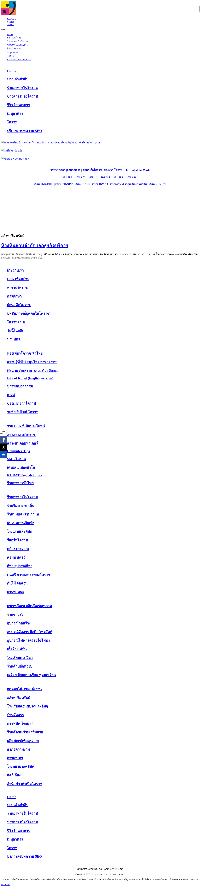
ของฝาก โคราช (113, 170)
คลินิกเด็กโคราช (92, 170)
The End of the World (137, 170)
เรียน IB (97, 184)
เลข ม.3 (93, 177)
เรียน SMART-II (43, 184)
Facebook (11, 19)
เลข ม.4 (105, 177)
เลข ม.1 (67, 177)
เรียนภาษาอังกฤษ (120, 184)
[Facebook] (3, 440)
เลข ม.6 (131, 177)
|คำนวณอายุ (73, 170)
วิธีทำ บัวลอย (57, 170)
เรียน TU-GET (64, 184)
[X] (3, 447)
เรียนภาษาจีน (139, 184)
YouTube (11, 22)
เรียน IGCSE (82, 184)
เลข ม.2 (80, 177)
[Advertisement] (100, 209)
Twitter (10, 24)
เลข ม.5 (118, 177)
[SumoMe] (3, 454)
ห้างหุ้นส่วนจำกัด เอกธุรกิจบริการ (34, 245)
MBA (105, 184)
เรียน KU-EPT (157, 184)
